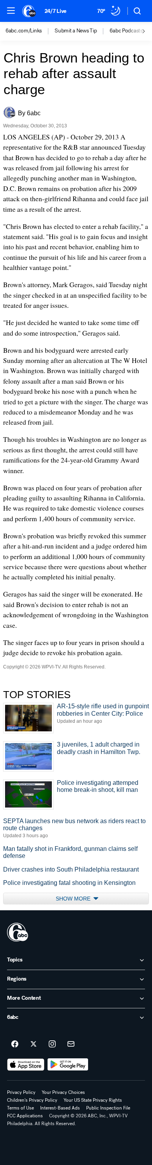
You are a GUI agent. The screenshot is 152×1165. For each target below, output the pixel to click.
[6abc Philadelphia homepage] (29, 11)
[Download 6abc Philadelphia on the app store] (25, 1064)
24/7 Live (55, 11)
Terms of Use (20, 1108)
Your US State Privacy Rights (93, 1100)
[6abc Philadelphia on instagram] (52, 1044)
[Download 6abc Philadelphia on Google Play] (68, 1064)
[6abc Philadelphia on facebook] (15, 1044)
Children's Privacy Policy (32, 1100)
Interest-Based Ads (60, 1108)
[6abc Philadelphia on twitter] (33, 1044)
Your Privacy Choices (63, 1092)
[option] (30, 31)
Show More (74, 898)
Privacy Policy (21, 1092)
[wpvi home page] (17, 932)
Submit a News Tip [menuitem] (76, 31)
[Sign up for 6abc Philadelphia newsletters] (71, 1044)
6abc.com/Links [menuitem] (23, 31)
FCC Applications (25, 1115)
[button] (11, 10)
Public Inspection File (108, 1108)
